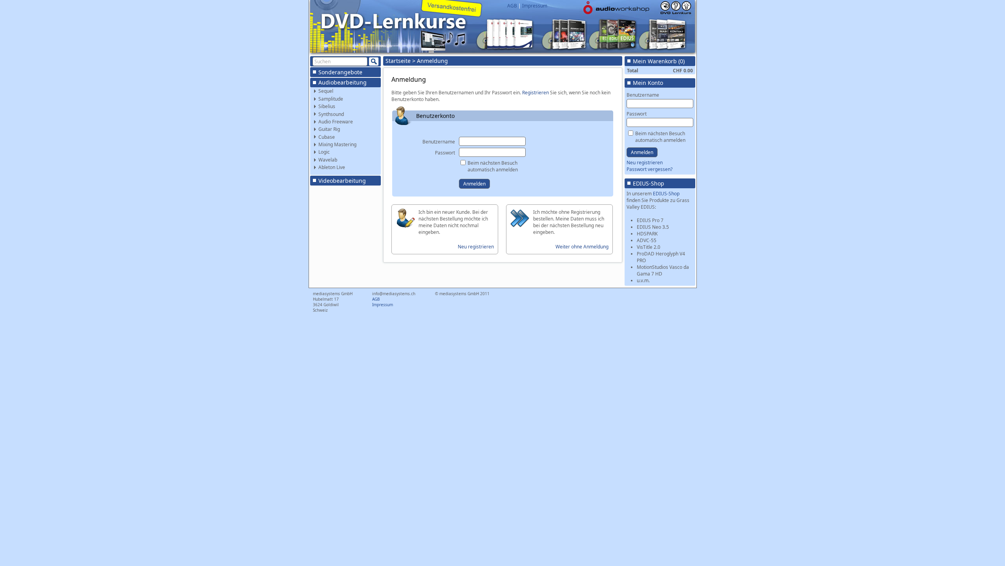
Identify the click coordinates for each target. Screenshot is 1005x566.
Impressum (534, 5)
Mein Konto (648, 82)
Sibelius (326, 106)
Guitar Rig (329, 129)
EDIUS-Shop (648, 183)
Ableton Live (331, 167)
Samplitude (330, 99)
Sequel (325, 91)
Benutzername (438, 141)
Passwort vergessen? (649, 169)
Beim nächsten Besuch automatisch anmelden (493, 166)
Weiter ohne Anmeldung (581, 246)
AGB (512, 5)
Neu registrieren (476, 246)
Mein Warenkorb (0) (659, 61)
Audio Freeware (335, 121)
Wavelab (327, 159)
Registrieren (535, 92)
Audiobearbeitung (342, 82)
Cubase (326, 137)
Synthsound (331, 114)
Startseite (398, 60)
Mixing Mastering (337, 144)
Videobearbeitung (342, 180)
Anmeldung (432, 60)
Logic (324, 152)
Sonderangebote (340, 72)
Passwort (445, 152)
